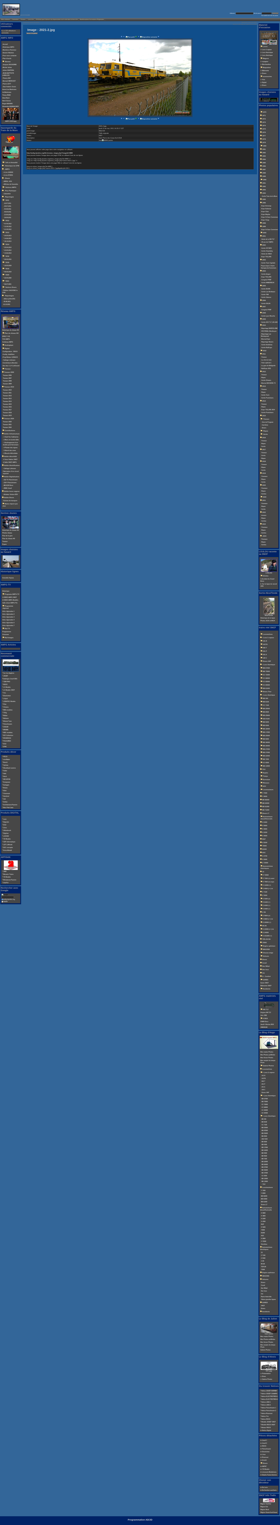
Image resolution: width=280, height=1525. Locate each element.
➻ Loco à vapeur (266, 49)
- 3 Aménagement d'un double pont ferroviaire (10, 444)
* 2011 (7, 200)
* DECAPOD (6, 779)
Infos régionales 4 (8, 620)
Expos (4, 544)
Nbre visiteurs (5, 19)
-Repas (263, 377)
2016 (264, 437)
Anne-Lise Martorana (9, 89)
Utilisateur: (232, 13)
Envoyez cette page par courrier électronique (245, 24)
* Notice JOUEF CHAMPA (268, 1393)
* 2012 (7, 220)
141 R (265, 641)
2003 (264, 260)
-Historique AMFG (8, 47)
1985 (264, 163)
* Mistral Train (7, 721)
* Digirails (5, 822)
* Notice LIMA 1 (265, 1402)
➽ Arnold (263, 1460)
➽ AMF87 (263, 1466)
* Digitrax (5, 833)
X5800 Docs (264, 1021)
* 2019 (7, 269)
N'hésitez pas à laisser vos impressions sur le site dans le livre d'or (57, 19)
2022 (264, 512)
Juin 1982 (263, 1015)
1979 (264, 142)
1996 (264, 203)
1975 (264, 129)
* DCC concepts (7, 847)
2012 (264, 371)
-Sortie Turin (265, 395)
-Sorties (263, 494)
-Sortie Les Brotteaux (268, 291)
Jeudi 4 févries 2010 (267, 1024)
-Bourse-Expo (265, 339)
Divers (264, 959)
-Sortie (265, 434)
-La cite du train (266, 360)
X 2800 (264, 859)
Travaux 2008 (7, 381)
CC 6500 (266, 762)
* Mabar (4, 715)
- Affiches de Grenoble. (10, 184)
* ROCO (4, 684)
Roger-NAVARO (7, 103)
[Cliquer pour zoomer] (140, 116)
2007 (264, 306)
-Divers (264, 428)
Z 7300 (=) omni (268, 878)
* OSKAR (5, 727)
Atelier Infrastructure (11, 434)
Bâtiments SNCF (265, 985)
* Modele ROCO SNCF (267, 1424)
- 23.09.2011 (7, 215)
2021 (264, 500)
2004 (264, 271)
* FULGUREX (6, 741)
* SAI (4, 799)
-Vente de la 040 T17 (267, 239)
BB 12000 (265, 1178)
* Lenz (4, 819)
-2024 (264, 536)
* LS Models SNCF (8, 690)
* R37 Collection (7, 735)
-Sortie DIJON (265, 289)
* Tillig (4, 712)
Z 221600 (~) (267, 936)
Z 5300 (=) (266, 899)
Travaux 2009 (7, 384)
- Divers (7, 178)
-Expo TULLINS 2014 (268, 409)
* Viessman (6, 793)
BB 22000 (266, 756)
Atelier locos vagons (11, 491)
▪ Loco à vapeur (268, 637)
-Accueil (5, 44)
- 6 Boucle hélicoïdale (10, 453)
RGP (264, 839)
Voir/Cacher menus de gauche (31, 22)
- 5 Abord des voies (9, 450)
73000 (264, 846)
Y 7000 (264, 793)
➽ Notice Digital (265, 1430)
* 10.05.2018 (7, 265)
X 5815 (265, 1018)
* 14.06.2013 (7, 238)
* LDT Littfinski (7, 844)
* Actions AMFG (10, 187)
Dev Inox (265, 969)
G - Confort (266, 976)
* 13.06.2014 (7, 253)
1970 (264, 112)
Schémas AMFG (7, 342)
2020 (264, 485)
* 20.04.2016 (7, 259)
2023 (264, 524)
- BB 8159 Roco (8, 485)
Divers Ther (267, 691)
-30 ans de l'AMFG (267, 242)
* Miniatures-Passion (9, 880)
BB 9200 (266, 722)
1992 (264, 186)
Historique (5, 591)
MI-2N (264, 926)
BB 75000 (266, 671)
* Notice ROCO (265, 1419)
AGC (264, 852)
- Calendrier (7, 194)
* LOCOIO (5, 836)
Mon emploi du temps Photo (267, 1061)
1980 (264, 146)
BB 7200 (266, 759)
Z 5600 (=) (266, 915)
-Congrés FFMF (266, 280)
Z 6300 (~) (266, 905)
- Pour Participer (10, 191)
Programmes (6, 631)
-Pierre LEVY (6, 84)
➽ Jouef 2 (263, 1443)
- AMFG (7, 169)
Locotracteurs (268, 789)
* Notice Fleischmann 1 (268, 1408)
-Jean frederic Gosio (9, 86)
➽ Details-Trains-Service (268, 1475)
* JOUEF (5, 676)
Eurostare (266, 779)
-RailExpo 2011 (266, 368)
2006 (264, 300)
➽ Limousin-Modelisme (268, 1472)
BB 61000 (266, 688)
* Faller (4, 771)
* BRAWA (5, 730)
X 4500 (264, 836)
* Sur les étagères (8, 673)
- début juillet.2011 (9, 299)
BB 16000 (266, 729)
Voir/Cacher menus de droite (249, 22)
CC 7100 (266, 705)
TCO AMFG (6, 339)
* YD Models (6, 839)
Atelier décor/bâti (10, 456)
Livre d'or (31, 19)
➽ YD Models (264, 1469)
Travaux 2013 (7, 398)
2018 (264, 461)
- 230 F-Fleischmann (10, 482)
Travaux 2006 (7, 375)
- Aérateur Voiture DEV (10, 494)
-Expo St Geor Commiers (269, 217)
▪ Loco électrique (268, 695)
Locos (265, 46)
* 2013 (7, 232)
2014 (264, 401)
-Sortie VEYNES (266, 248)
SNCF (263, 1305)
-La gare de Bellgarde (268, 365)
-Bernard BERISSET (9, 81)
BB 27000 (266, 749)
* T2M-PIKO (6, 681)
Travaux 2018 (7, 412)
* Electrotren (6, 696)
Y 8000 (264, 796)
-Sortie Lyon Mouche (268, 316)
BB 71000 (265, 810)
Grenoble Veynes (8, 578)
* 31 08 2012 (7, 226)
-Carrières (265, 425)
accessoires (267, 76)
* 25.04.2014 (7, 247)
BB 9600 (264, 1156)
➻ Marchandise (265, 64)
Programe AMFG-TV (12, 594)
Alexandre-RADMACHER (10, 106)
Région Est (264, 1507)
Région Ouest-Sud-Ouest (268, 1512)
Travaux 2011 (7, 393)
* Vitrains (5, 707)
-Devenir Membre (8, 53)
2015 (264, 415)
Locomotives (268, 634)
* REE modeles (7, 732)
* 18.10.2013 (7, 241)
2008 (264, 313)
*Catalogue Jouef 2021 (9, 679)
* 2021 (7, 281)
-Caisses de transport (10, 500)
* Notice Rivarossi (266, 1413)
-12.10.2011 (6, 304)
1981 (264, 149)
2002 (264, 245)
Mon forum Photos (266, 1057)
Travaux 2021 (7, 424)
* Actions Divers (11, 287)
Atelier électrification (12, 465)
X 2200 (264, 832)
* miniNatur (6, 759)
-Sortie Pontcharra (267, 398)
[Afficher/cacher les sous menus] (4, 61)
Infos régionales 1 (8, 611)
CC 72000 (266, 675)
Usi (263, 973)
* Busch (5, 762)
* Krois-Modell (7, 850)
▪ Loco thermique (268, 664)
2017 (264, 449)
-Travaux (264, 357)
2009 (264, 319)
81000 (264, 849)
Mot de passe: (257, 13)
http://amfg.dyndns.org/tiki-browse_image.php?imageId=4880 (50, 153)
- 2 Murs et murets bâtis (11, 440)
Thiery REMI (6, 95)
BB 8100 (266, 702)
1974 (264, 125)
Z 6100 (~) (266, 902)
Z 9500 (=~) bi (268, 888)
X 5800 (264, 825)
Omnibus (264, 1244)
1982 (264, 153)
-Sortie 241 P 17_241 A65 (269, 322)
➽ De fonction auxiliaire (268, 1490)
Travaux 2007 (7, 378)
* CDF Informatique (8, 842)
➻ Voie (262, 79)
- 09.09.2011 (7, 212)
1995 (264, 199)
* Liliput (5, 698)
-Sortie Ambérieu (266, 345)
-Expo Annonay (266, 206)
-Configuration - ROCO (10, 351)
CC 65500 (266, 685)
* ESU (4, 744)
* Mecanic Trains (7, 874)
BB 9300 (266, 725)
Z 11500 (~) (267, 885)
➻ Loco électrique (266, 55)
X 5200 (264, 842)
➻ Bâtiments (264, 70)
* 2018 (7, 262)
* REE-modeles (7, 710)
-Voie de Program (267, 422)
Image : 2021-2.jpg (41, 30)
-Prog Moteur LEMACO (10, 357)
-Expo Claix (265, 211)
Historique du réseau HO (10, 330)
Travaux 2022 (7, 427)
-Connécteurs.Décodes (10, 363)
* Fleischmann (7, 724)
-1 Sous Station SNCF (10, 459)
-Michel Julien (7, 67)
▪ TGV (263, 1184)
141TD (265, 644)
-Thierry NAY (6, 78)
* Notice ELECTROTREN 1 (269, 1396)
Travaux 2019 (7, 415)
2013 (264, 386)
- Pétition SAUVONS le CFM (10, 291)
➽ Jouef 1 (263, 1440)
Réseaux (266, 783)
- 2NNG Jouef (7, 488)
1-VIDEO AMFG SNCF (9, 597)
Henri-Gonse (6, 101)
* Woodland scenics (9, 768)
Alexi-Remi (6, 98)
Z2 (263, 872)
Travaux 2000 (9, 372)
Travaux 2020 (9, 418)
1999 (264, 226)
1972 (264, 119)
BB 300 (265, 698)
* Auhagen (5, 785)
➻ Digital (263, 82)
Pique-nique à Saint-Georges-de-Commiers (268, 267)
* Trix (4, 693)
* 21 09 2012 (7, 229)
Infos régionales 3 (8, 617)
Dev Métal (266, 966)
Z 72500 (265, 863)
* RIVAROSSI (6, 738)
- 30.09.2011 (7, 217)
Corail (264, 963)
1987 (264, 169)
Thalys (265, 776)
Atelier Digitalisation (11, 476)
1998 (264, 223)
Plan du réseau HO (12, 333)
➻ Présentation (265, 1373)
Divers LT (265, 813)
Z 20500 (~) (267, 922)
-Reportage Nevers (267, 342)
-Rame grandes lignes (268, 1299)
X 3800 (264, 829)
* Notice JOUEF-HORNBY (268, 1391)
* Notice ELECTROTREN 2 (269, 1399)
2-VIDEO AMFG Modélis (10, 600)
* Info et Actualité (11, 162)
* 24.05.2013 (7, 235)
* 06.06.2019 (7, 272)
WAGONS (266, 949)
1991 (264, 183)
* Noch (4, 776)
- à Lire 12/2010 (8, 172)
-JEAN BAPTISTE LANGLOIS (8, 74)
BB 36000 (266, 742)
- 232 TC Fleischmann (10, 480)
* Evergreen (6, 782)
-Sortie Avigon (265, 274)
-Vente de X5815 (266, 254)
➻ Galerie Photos (266, 1379)
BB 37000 (266, 752)
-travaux (263, 515)
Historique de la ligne (267, 618)
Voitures (266, 956)
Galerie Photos (268, 1066)
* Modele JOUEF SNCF (268, 1422)
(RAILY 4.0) (6, 336)
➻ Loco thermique (266, 52)
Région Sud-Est (265, 1504)
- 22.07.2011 (7, 203)
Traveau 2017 (7, 410)
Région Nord (264, 1509)
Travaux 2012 (7, 395)
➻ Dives (263, 1376)
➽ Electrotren (265, 1452)
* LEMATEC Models (8, 701)
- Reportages (9, 197)
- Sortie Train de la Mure (269, 196)
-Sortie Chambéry (267, 251)
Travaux (8, 369)
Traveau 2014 (7, 401)
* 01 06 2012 (7, 223)
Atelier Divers (9, 497)
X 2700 (264, 856)
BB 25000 (266, 735)
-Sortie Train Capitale (268, 263)
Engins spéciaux (269, 946)
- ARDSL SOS (7, 181)
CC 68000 (266, 678)
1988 (264, 173)
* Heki (4, 773)
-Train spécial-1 (266, 363)
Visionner (5, 634)
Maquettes (267, 67)
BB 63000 (265, 803)
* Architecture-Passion (9, 805)
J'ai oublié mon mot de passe (269, 15)
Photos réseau (7, 533)
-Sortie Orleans (266, 380)
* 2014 (7, 244)
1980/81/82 (263, 1027)
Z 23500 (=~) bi (268, 929)
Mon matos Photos (266, 1052)
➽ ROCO (263, 1446)
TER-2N (263, 1266)
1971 (264, 115)
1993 (264, 190)
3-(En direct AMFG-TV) (9, 603)
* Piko (4, 704)
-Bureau (8, 61)
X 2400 (264, 822)
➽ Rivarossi (264, 1457)
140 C (265, 658)
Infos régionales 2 (8, 614)
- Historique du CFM (11, 166)
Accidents (266, 989)
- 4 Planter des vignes (10, 447)
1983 (264, 156)
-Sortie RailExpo (266, 347)
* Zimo (4, 827)
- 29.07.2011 (7, 206)
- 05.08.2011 (7, 209)
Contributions (10, 430)
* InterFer (5, 882)
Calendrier (15, 19)
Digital (7, 348)
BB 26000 (266, 746)
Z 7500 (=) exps (268, 882)
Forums (23, 19)
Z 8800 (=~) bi (268, 919)
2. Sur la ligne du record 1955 (268, 585)
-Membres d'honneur (9, 50)
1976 (264, 132)
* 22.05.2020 (7, 278)
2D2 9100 (266, 719)
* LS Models (6, 687)
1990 (264, 180)
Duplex (265, 773)
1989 (264, 176)
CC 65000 (266, 681)
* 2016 (7, 256)
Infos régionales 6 (8, 622)
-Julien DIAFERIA (8, 70)
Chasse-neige (268, 953)
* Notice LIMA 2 (265, 1405)
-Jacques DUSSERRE (9, 64)
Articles (265, 576)
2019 (264, 473)
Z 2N (264, 912)
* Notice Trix (264, 1416)
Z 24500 (266, 932)
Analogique (9, 345)
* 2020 (7, 275)
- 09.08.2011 (7, 301)
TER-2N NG (266, 939)
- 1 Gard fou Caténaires (10, 437)
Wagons (266, 58)
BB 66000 (265, 800)
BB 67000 (266, 668)
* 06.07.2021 (7, 284)
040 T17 (266, 1009)
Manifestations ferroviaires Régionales (92, 19)
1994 (264, 193)
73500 (264, 942)
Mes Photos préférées (267, 1055)
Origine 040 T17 (265, 1012)
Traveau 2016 (7, 407)
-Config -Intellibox (8, 354)
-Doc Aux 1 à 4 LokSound (10, 366)
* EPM (4, 746)
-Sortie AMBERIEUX (267, 282)
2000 (264, 233)
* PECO (4, 756)
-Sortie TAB (265, 294)
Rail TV (7, 628)
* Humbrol (5, 796)
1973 (264, 122)
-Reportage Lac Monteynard (266, 335)
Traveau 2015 (7, 404)
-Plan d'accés (6, 58)
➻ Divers (263, 73)
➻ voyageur (264, 61)
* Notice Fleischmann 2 (268, 1410)
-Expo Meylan (265, 214)
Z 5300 (264, 895)
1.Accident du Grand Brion (267, 580)
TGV (263, 769)
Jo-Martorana (6, 92)
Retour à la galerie (32, 33)
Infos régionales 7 (8, 625)
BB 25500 (266, 708)
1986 (264, 166)
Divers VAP (267, 661)
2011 (264, 354)
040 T (265, 648)
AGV (264, 786)
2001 (264, 236)
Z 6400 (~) (266, 909)
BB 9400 (266, 739)
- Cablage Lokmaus (8, 360)
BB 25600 (266, 715)
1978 (264, 139)
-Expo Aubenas (266, 209)
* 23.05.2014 (7, 250)
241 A (265, 654)
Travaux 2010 (9, 387)
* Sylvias (5, 765)
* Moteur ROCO (265, 1427)
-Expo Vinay (265, 220)
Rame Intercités (266, 1296)
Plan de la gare (7, 536)
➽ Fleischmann (265, 1449)
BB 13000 (266, 766)
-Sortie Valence (266, 297)
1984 (264, 159)
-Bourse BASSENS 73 (268, 383)
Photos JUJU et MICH (267, 621)
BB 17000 (266, 732)
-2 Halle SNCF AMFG (10, 462)
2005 (264, 286)
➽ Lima (262, 1454)
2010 (264, 325)
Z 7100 (264, 892)
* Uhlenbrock (6, 830)
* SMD (4, 871)
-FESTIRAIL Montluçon (268, 331)
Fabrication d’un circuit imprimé (11, 472)
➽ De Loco (264, 1487)
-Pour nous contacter (9, 55)
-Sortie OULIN (265, 303)
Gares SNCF (264, 983)
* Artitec (5, 802)
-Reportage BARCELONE (269, 328)
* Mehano (5, 718)
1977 (264, 136)
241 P (265, 651)
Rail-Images (9, 637)
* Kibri (4, 790)
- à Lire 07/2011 (8, 175)
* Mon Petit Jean (7, 807)
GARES (265, 980)
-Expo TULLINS (266, 257)
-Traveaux (264, 476)
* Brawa (4, 788)
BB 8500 (266, 712)
